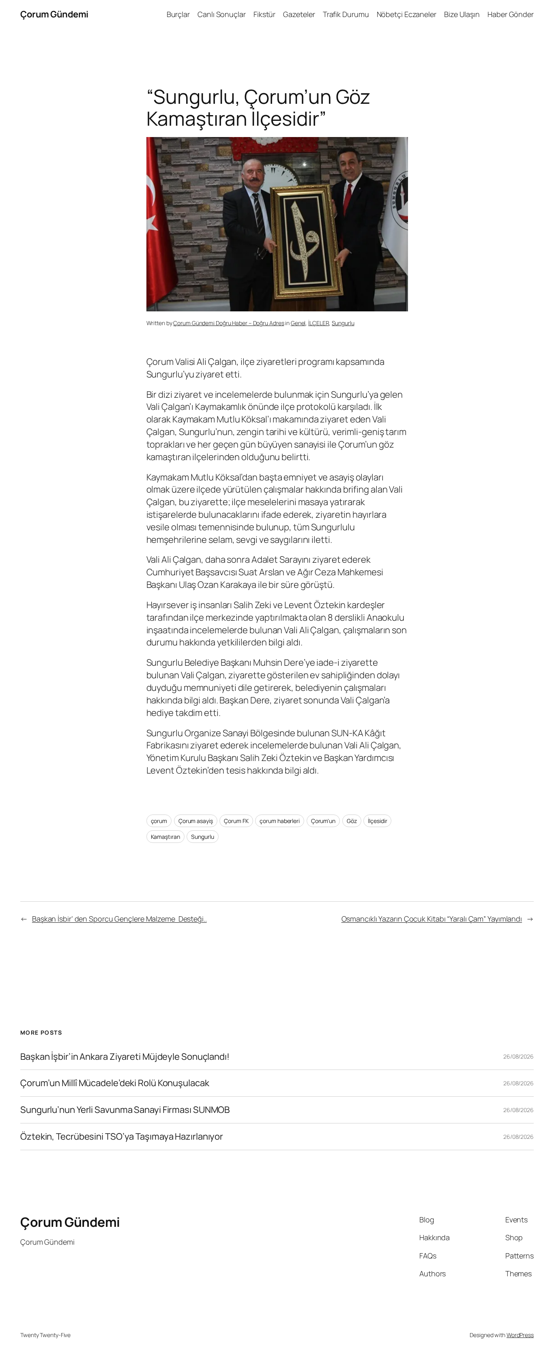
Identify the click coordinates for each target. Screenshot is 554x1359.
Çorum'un (323, 821)
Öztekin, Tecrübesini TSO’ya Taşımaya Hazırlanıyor (121, 1137)
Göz (352, 821)
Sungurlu (343, 323)
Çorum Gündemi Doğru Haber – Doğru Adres (228, 323)
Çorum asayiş (195, 821)
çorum (159, 821)
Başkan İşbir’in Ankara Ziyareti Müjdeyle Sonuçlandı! (125, 1057)
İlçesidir (377, 821)
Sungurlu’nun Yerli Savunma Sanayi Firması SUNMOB (125, 1110)
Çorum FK (236, 821)
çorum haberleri (280, 821)
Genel (298, 323)
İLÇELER (318, 323)
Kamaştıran (165, 836)
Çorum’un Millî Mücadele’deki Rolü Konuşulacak (114, 1083)
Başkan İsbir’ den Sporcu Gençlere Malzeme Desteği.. (119, 919)
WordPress (520, 1335)
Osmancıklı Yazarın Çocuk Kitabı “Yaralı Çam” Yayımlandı (431, 919)
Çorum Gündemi (54, 14)
